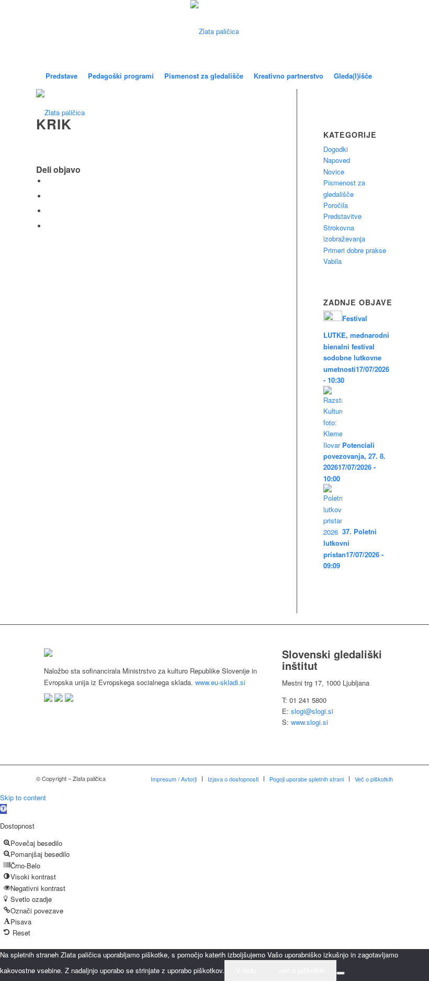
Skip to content (23, 797)
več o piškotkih (302, 970)
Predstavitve (342, 216)
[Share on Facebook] (49, 181)
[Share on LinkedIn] (49, 211)
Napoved (336, 160)
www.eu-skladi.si (220, 682)
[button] (3, 809)
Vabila (332, 261)
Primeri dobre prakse (354, 250)
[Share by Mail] (49, 226)
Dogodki (335, 149)
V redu (246, 970)
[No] (340, 973)
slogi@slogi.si (312, 711)
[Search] (383, 76)
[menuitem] (61, 76)
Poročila (335, 205)
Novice (333, 172)
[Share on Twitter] (49, 196)
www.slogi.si (309, 722)
